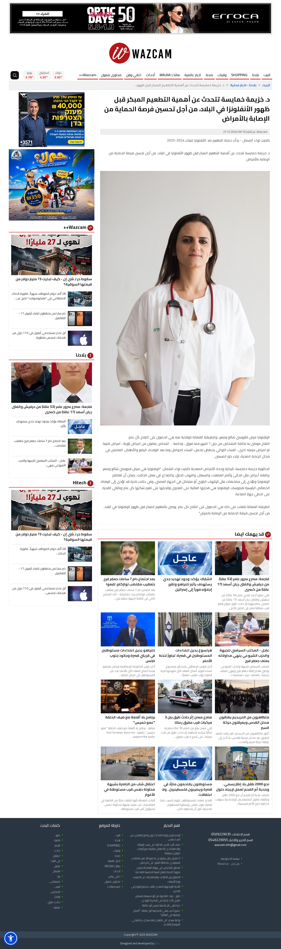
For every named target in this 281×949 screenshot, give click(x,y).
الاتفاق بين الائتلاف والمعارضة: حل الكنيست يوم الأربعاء (158, 879)
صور (60, 835)
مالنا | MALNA (170, 75)
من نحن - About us (230, 863)
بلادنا (255, 75)
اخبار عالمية (192, 75)
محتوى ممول (111, 75)
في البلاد (57, 860)
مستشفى (57, 881)
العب (59, 886)
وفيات (222, 75)
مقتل (59, 866)
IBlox (158, 943)
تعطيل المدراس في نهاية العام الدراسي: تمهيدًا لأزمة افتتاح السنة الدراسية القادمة (159, 870)
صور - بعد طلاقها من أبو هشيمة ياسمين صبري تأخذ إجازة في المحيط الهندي (159, 898)
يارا (60, 876)
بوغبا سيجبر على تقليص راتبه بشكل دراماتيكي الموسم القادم (158, 922)
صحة (209, 75)
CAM (59, 897)
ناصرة (59, 840)
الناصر (59, 845)
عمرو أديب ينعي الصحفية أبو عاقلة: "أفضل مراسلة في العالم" (158, 913)
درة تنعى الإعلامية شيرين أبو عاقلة (163, 905)
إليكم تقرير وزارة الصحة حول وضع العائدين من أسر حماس (157, 837)
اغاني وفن (133, 75)
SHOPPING (239, 75)
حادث (59, 850)
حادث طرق (56, 902)
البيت (266, 75)
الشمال (58, 871)
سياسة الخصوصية (232, 858)
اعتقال (58, 855)
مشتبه (59, 907)
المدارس (57, 891)
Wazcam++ (87, 75)
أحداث (150, 75)
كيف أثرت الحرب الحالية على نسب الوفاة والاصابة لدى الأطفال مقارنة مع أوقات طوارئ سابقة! (160, 849)
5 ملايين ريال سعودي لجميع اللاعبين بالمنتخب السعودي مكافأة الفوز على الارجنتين (157, 860)
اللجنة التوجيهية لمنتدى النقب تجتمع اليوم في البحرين (157, 888)
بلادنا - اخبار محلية (243, 85)
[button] (10, 938)
